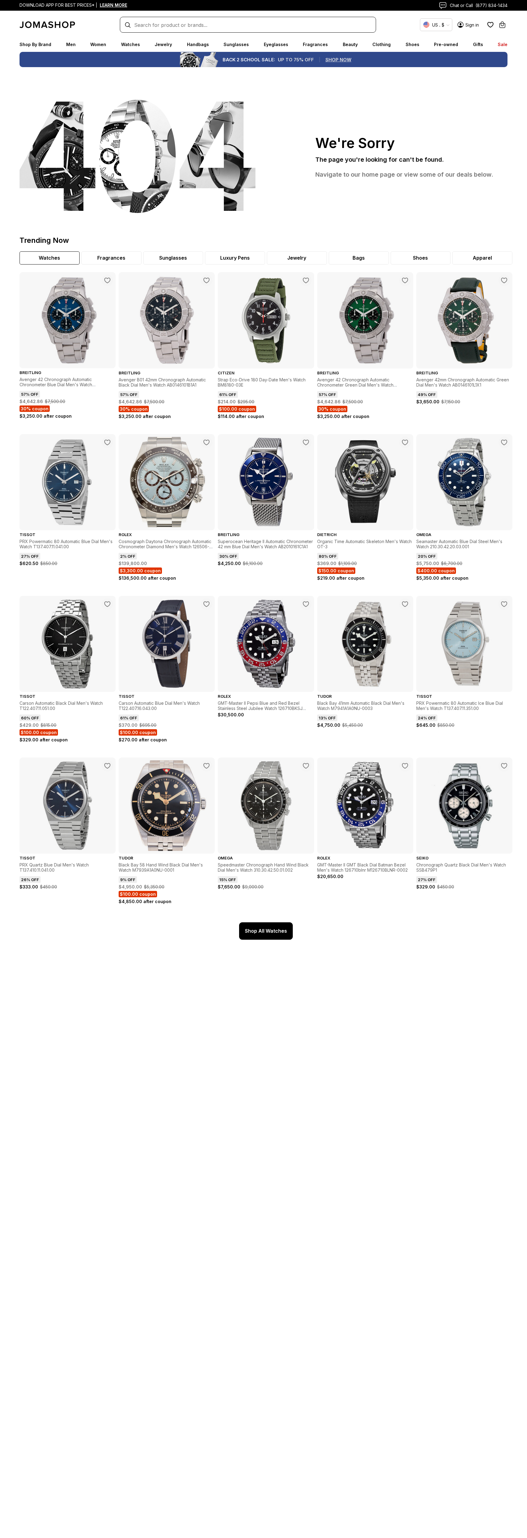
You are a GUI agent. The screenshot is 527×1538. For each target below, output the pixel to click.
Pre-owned (446, 44)
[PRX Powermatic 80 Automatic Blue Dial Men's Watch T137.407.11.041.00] (107, 442)
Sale (502, 44)
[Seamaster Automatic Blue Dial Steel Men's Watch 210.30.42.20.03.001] (504, 442)
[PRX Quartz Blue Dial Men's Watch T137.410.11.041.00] (107, 766)
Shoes (412, 44)
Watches (130, 44)
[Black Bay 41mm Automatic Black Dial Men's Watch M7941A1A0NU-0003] (405, 604)
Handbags (198, 44)
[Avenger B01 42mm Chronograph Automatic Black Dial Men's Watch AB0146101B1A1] (206, 280)
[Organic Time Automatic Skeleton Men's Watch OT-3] (405, 442)
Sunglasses (236, 44)
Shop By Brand (35, 44)
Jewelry (163, 44)
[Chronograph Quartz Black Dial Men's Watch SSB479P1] (504, 766)
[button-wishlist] (490, 24)
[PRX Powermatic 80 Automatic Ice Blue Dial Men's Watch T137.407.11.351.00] (504, 604)
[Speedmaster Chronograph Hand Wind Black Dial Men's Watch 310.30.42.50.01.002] (306, 766)
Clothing (381, 44)
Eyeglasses (276, 44)
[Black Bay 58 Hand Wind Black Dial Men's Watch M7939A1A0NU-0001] (206, 766)
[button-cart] (502, 24)
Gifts (478, 44)
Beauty (350, 44)
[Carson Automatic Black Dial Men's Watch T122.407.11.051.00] (107, 604)
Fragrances (315, 44)
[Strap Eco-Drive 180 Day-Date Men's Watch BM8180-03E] (306, 280)
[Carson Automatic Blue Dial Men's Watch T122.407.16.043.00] (206, 604)
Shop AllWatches (266, 931)
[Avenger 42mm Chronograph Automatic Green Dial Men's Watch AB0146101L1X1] (504, 280)
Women (98, 44)
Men (71, 44)
